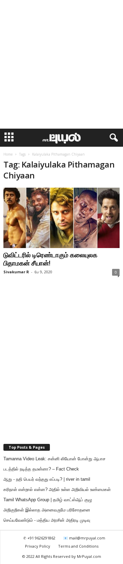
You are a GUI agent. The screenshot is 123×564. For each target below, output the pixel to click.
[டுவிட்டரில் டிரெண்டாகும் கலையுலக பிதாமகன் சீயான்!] (61, 218)
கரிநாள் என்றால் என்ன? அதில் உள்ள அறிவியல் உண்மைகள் (57, 489)
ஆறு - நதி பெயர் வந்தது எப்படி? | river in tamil (46, 479)
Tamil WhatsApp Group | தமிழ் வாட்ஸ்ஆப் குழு (47, 499)
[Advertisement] (61, 64)
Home (8, 154)
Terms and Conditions (78, 546)
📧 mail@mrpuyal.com (84, 537)
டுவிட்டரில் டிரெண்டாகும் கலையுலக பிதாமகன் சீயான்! (50, 258)
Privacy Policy (37, 546)
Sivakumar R (16, 271)
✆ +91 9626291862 (39, 537)
